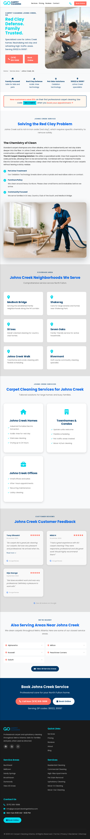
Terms (56, 834)
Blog (49, 750)
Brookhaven (9, 777)
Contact (56, 3)
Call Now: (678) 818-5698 (34, 701)
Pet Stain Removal (55, 777)
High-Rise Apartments (57, 773)
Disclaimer (73, 834)
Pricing (41, 3)
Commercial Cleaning (57, 769)
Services (34, 3)
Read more (11, 553)
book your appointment (59, 102)
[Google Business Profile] (12, 746)
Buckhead (8, 765)
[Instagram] (18, 746)
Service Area (14, 71)
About (50, 746)
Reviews (48, 3)
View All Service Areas (46, 668)
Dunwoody (8, 781)
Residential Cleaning (56, 765)
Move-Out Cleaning (56, 790)
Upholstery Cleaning (56, 781)
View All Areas (10, 786)
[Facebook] (6, 746)
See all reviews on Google (46, 603)
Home (6, 71)
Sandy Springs (10, 773)
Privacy (64, 834)
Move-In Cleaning (55, 786)
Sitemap (82, 834)
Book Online (80, 3)
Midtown (7, 769)
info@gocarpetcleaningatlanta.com (22, 809)
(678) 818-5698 (15, 59)
